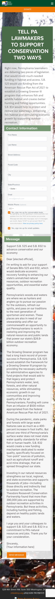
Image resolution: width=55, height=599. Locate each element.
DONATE (27, 9)
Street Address (14, 155)
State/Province (14, 185)
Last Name (12, 145)
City (9, 175)
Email (10, 195)
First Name (12, 135)
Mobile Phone (17, 204)
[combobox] (11, 208)
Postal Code (13, 165)
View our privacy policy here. (33, 223)
